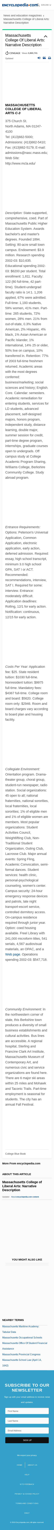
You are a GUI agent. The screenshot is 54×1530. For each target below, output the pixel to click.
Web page (12, 954)
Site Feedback (27, 1484)
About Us (32, 1465)
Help (27, 1475)
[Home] (20, 5)
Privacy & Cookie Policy (27, 1494)
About (25, 1197)
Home (19, 1465)
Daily (27, 1513)
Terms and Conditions (27, 1503)
